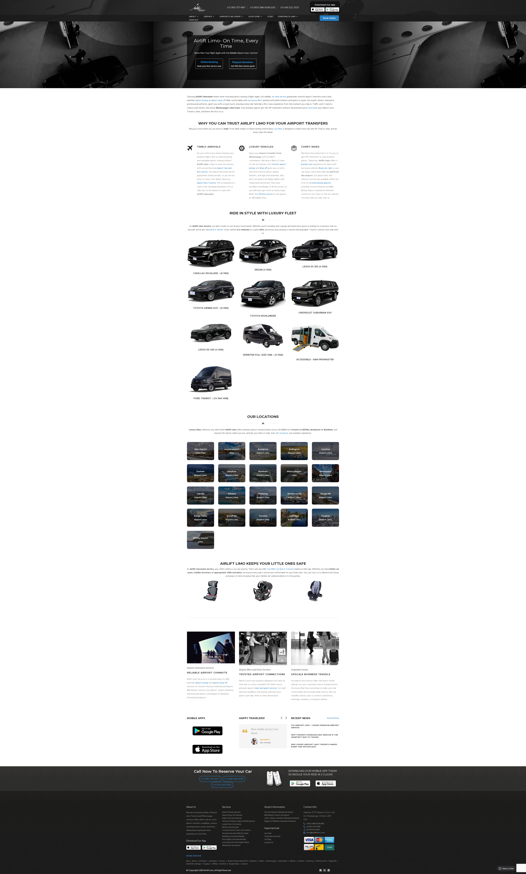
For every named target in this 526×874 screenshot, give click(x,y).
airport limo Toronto (206, 183)
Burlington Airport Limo (294, 451)
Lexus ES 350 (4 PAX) (315, 266)
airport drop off (218, 100)
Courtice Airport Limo (325, 451)
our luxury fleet (255, 100)
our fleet (278, 129)
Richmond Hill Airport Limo (294, 495)
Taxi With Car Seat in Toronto (280, 569)
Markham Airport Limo (263, 473)
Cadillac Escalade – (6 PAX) (211, 273)
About (192, 16)
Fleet (271, 16)
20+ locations (282, 433)
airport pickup (201, 100)
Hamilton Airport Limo (231, 473)
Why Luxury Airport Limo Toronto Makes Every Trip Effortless (314, 745)
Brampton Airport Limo (263, 451)
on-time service (279, 97)
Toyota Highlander (263, 316)
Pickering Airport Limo (263, 495)
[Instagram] (324, 870)
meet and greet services (266, 688)
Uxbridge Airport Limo (294, 518)
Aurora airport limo (232, 451)
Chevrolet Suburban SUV (315, 312)
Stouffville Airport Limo (231, 518)
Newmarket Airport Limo (325, 473)
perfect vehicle (216, 229)
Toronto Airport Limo (263, 518)
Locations (254, 16)
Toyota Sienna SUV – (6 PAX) (211, 308)
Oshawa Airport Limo (231, 495)
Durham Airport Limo (200, 473)
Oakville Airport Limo (200, 495)
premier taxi (306, 164)
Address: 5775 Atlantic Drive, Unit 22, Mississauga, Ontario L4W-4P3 (319, 816)
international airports (321, 183)
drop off (263, 168)
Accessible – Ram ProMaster (315, 359)
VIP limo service (265, 194)
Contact (194, 20)
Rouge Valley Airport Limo (200, 518)
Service (208, 16)
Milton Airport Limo (294, 473)
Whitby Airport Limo (200, 540)
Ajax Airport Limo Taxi (200, 451)
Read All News (333, 718)
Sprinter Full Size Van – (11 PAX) (263, 355)
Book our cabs (325, 168)
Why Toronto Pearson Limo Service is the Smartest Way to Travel (314, 736)
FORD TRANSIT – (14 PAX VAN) (211, 398)
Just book (312, 108)
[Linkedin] (328, 870)
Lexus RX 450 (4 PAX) (211, 349)
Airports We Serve (230, 16)
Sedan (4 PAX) (263, 269)
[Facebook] (320, 870)
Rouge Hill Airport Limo (325, 495)
